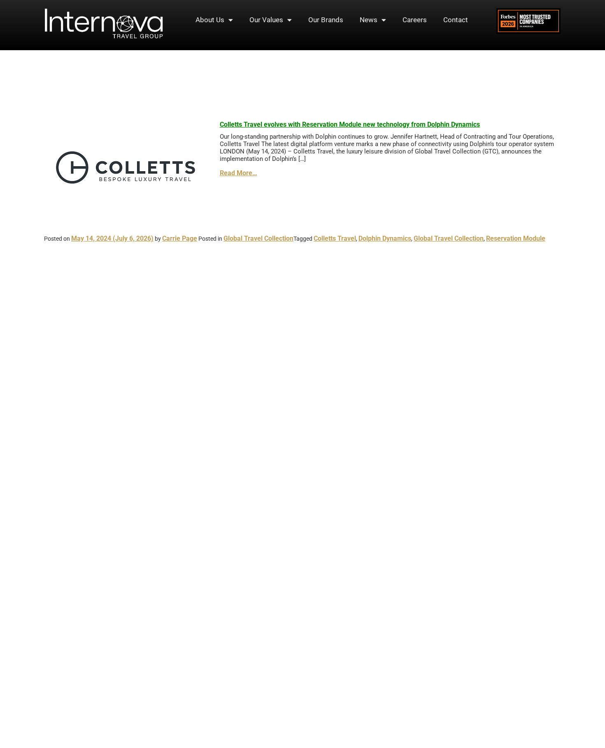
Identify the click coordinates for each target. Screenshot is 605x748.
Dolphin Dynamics (384, 238)
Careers (415, 20)
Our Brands (325, 20)
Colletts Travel (335, 238)
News (368, 20)
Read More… (238, 173)
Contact (455, 20)
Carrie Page (179, 238)
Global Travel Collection (258, 238)
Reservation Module (515, 238)
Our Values (266, 20)
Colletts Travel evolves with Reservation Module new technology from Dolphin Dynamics (350, 124)
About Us (209, 20)
